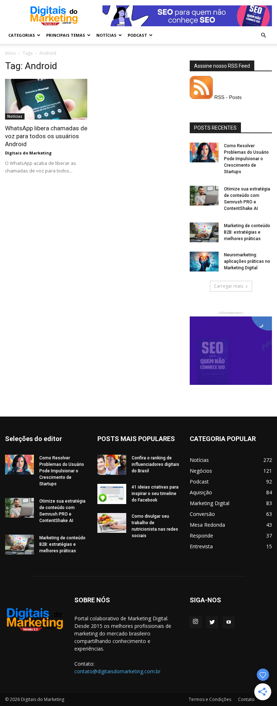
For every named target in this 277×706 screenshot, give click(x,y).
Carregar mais (228, 286)
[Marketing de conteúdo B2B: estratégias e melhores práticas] (204, 232)
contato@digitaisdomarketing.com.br (117, 671)
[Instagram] (195, 622)
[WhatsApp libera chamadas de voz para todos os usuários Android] (46, 99)
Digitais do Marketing (28, 153)
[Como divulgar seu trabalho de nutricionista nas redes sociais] (111, 523)
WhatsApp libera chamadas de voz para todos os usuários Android (46, 136)
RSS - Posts (227, 97)
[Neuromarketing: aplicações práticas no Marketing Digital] (204, 261)
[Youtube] (228, 622)
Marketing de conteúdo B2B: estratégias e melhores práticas (247, 232)
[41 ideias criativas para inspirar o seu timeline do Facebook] (111, 494)
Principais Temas (65, 35)
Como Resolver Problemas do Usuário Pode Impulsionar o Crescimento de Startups (246, 158)
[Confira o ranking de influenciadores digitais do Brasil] (111, 465)
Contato (246, 699)
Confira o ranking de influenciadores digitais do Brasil (155, 464)
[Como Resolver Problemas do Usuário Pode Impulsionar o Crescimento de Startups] (204, 152)
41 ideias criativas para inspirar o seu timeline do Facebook (155, 494)
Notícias (106, 35)
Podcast (137, 35)
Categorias (21, 35)
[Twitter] (212, 622)
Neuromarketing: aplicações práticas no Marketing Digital (247, 261)
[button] (263, 35)
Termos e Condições (210, 699)
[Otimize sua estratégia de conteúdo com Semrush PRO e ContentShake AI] (204, 196)
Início (10, 53)
